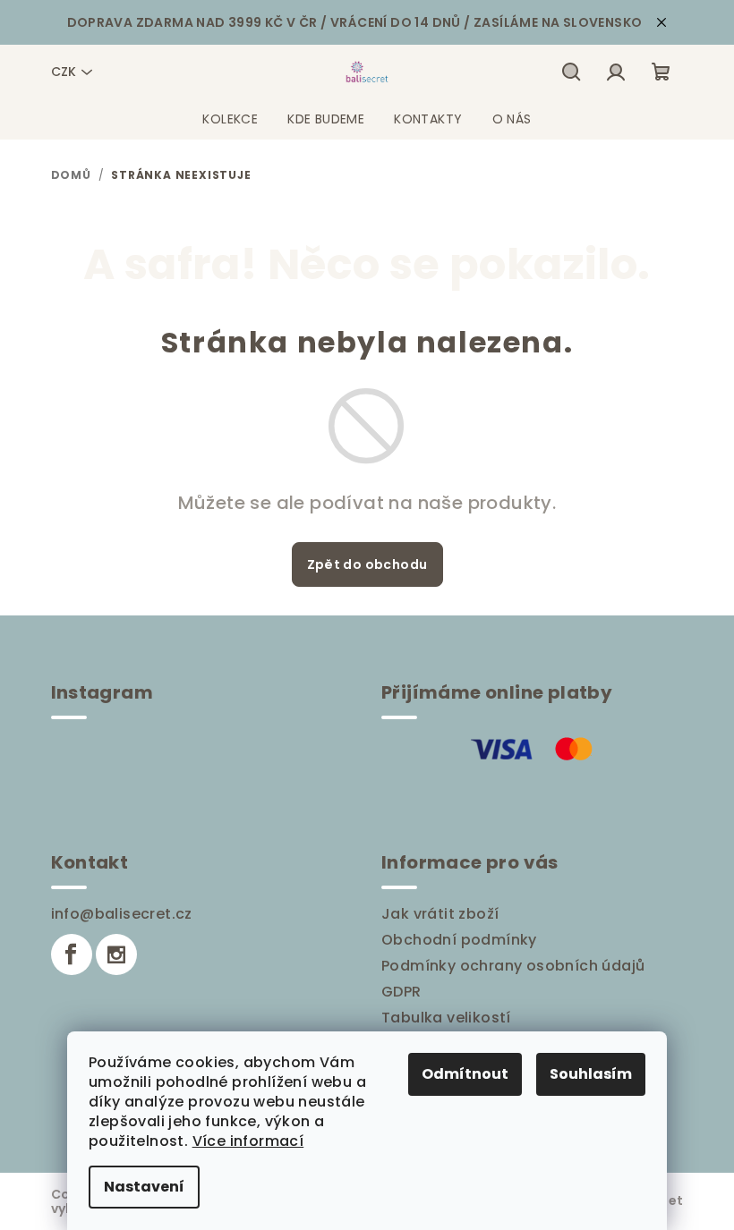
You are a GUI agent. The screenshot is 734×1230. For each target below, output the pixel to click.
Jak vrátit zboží (440, 913)
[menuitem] (230, 119)
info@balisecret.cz (121, 913)
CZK (63, 72)
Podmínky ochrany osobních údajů (512, 965)
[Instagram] (116, 954)
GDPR (401, 991)
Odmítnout (465, 1074)
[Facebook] (71, 954)
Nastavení (144, 1186)
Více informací (248, 1141)
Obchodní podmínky (459, 939)
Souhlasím (591, 1074)
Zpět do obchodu (367, 564)
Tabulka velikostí (446, 1017)
